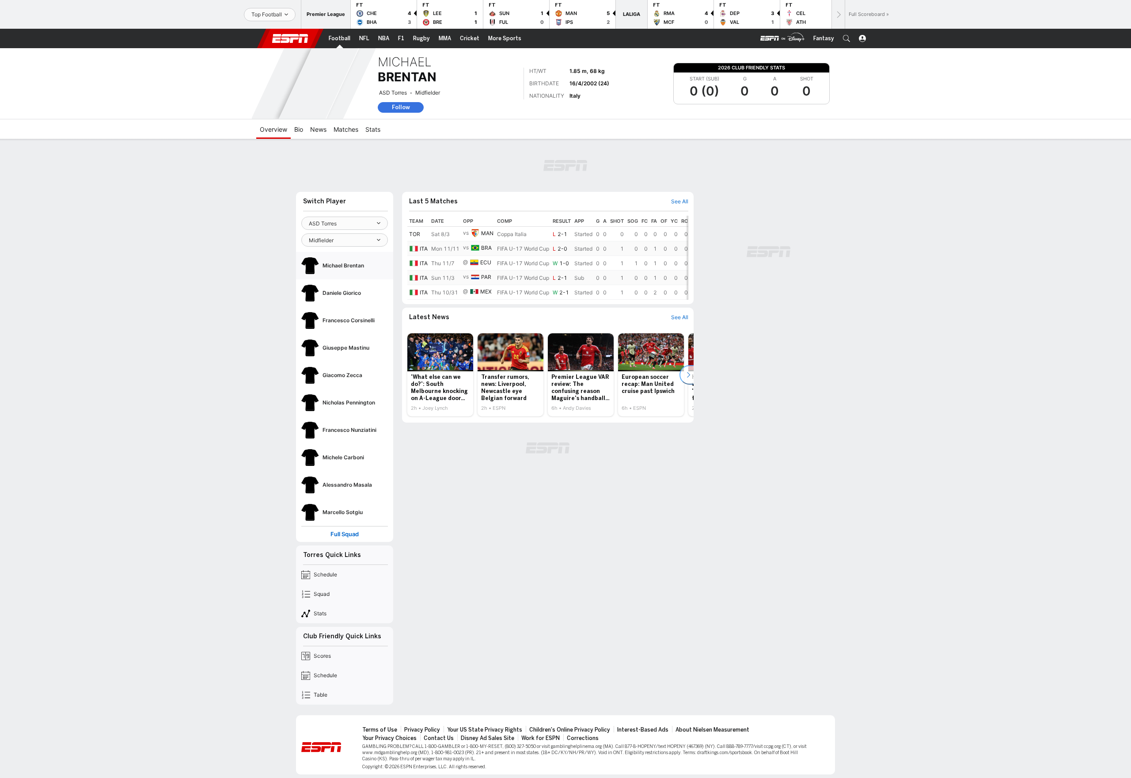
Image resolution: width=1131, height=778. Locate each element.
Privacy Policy (422, 730)
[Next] (838, 14)
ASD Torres (393, 92)
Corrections (583, 738)
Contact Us (439, 738)
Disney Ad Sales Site (487, 738)
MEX (486, 291)
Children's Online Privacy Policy (569, 730)
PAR (486, 277)
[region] (547, 258)
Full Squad (344, 534)
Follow (401, 107)
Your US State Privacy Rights (484, 730)
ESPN (290, 38)
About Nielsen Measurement (712, 730)
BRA (486, 247)
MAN (487, 233)
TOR (414, 234)
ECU (485, 262)
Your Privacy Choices (389, 738)
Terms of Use (379, 730)
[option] (440, 374)
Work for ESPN (540, 738)
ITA (424, 248)
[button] (846, 38)
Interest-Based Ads (642, 730)
